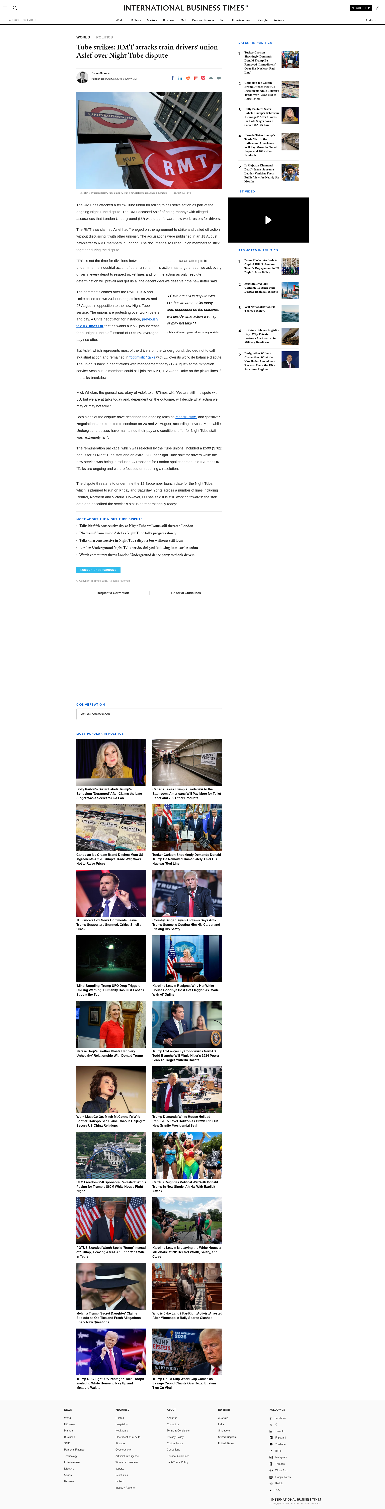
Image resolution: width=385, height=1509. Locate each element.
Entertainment (241, 20)
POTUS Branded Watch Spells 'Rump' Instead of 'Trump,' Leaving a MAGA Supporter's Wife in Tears (111, 1252)
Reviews (279, 20)
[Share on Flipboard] (196, 78)
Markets (152, 20)
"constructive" (186, 417)
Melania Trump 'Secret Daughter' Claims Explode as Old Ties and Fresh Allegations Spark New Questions (108, 1318)
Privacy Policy (175, 1436)
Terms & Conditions (178, 1430)
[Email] (211, 78)
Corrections (173, 1449)
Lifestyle (262, 20)
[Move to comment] (218, 78)
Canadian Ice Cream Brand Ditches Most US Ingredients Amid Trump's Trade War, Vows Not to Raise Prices (109, 859)
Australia (223, 1417)
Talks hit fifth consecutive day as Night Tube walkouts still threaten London (136, 526)
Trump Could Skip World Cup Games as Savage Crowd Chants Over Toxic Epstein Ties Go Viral (184, 1383)
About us (172, 1417)
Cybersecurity (124, 1449)
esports (120, 1468)
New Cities (122, 1475)
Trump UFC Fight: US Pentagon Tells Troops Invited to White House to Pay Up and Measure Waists (110, 1383)
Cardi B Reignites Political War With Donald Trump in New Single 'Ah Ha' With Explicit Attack (185, 1187)
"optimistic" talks (142, 357)
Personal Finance (203, 20)
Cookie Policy (175, 1443)
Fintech (120, 1481)
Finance (120, 1443)
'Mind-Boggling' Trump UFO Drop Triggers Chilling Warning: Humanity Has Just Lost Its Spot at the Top (110, 990)
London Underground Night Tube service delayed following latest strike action (138, 548)
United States (226, 1443)
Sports (68, 1475)
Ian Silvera (102, 73)
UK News (135, 20)
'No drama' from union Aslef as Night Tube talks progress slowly (127, 533)
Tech (223, 20)
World (120, 20)
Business (168, 20)
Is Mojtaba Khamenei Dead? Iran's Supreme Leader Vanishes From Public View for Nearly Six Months (261, 173)
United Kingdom (227, 1436)
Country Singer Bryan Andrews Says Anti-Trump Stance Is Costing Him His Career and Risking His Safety (186, 925)
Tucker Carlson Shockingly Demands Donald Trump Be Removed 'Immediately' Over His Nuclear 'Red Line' (186, 859)
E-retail (120, 1417)
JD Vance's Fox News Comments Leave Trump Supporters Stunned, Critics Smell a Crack (108, 925)
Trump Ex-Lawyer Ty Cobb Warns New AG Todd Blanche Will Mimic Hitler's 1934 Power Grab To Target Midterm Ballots (185, 1056)
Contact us (173, 1424)
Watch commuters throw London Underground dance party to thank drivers (137, 555)
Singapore (224, 1430)
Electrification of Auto (128, 1436)
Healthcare (122, 1430)
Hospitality (122, 1424)
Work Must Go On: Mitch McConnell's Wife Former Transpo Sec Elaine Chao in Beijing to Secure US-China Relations (111, 1121)
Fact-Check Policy (177, 1462)
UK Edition (370, 20)
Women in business (127, 1462)
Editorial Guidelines (186, 593)
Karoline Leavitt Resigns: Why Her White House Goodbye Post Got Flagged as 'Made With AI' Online (185, 990)
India (221, 1424)
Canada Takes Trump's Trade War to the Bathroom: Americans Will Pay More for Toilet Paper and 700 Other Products (186, 794)
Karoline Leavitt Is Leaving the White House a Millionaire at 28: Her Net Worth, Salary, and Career (186, 1252)
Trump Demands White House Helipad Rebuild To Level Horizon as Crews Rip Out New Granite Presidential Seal (185, 1121)
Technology (70, 1456)
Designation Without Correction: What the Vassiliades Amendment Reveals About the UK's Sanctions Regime (260, 361)
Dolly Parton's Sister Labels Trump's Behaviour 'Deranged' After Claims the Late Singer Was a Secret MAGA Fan (109, 794)
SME (183, 20)
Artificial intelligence (127, 1456)
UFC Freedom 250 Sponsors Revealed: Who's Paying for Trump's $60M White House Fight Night (111, 1187)
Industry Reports (125, 1487)
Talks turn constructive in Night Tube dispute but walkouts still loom (131, 541)
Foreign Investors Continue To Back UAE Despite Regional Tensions (261, 287)
